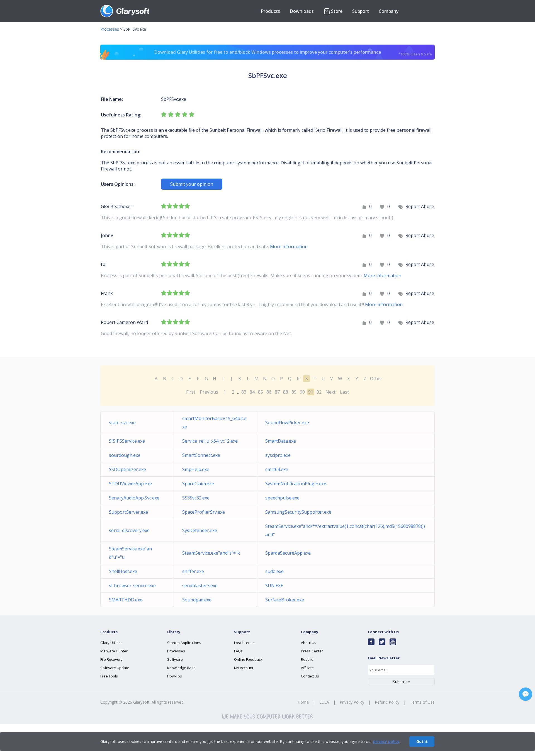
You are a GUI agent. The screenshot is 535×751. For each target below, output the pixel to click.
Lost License (244, 642)
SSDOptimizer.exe (127, 469)
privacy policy (386, 741)
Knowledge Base (181, 667)
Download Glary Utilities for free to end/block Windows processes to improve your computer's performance (293, 53)
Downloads (302, 11)
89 (293, 392)
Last (344, 392)
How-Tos (174, 676)
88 (285, 392)
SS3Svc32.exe (196, 498)
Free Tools (109, 676)
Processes (109, 29)
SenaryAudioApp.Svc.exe (134, 498)
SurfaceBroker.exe (284, 600)
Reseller (308, 659)
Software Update (114, 667)
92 (319, 392)
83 (243, 392)
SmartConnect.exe (201, 455)
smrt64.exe (276, 469)
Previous (209, 392)
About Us (308, 642)
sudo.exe (274, 571)
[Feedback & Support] (525, 694)
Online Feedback (248, 659)
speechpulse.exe (282, 498)
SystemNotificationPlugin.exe (295, 484)
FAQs (238, 651)
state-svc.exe (122, 423)
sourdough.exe (124, 455)
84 (252, 392)
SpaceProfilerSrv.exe (203, 512)
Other (376, 379)
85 (260, 392)
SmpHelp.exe (195, 469)
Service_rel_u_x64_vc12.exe (210, 441)
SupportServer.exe (128, 512)
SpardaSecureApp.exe (288, 553)
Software (175, 659)
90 (302, 392)
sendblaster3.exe (200, 585)
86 (268, 392)
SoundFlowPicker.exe (287, 423)
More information (289, 246)
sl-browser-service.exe (132, 585)
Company (388, 11)
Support (360, 11)
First (190, 392)
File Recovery (111, 659)
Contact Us (310, 676)
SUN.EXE (274, 585)
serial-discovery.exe (129, 530)
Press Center (312, 651)
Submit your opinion (191, 184)
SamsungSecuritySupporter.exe (298, 512)
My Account (243, 667)
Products (270, 11)
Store (336, 11)
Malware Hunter (114, 651)
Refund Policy (387, 702)
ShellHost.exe (123, 571)
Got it (422, 741)
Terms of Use (422, 702)
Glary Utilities (111, 642)
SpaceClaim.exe (198, 484)
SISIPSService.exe (127, 441)
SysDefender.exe (199, 530)
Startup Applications (184, 642)
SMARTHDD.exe (125, 600)
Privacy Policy (352, 702)
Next (330, 392)
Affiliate (307, 667)
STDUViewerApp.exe (130, 484)
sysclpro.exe (278, 455)
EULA (324, 702)
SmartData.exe (280, 441)
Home (303, 702)
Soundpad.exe (196, 600)
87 (277, 392)
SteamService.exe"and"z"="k (211, 553)
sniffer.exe (193, 571)
